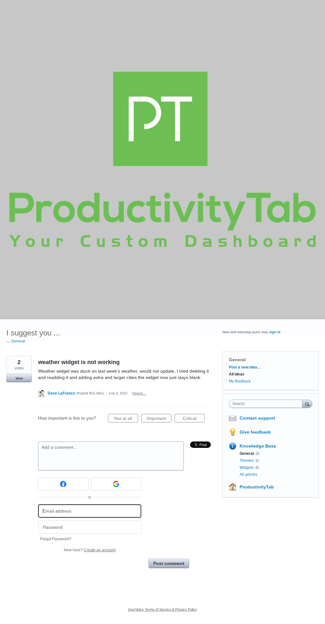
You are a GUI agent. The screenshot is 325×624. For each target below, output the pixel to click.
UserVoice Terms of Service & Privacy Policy (162, 609)
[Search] (307, 404)
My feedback (240, 381)
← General (15, 341)
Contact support (257, 418)
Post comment (168, 563)
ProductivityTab (257, 486)
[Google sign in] (116, 484)
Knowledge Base (258, 445)
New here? (90, 550)
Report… (139, 393)
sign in (275, 332)
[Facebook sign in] (63, 484)
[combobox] (267, 404)
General (237, 359)
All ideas (236, 374)
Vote (19, 378)
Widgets (247, 467)
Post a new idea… (245, 367)
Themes (247, 460)
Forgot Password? (55, 539)
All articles (248, 474)
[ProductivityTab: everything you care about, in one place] (162, 159)
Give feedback (255, 432)
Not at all (126, 419)
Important (159, 419)
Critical (194, 419)
